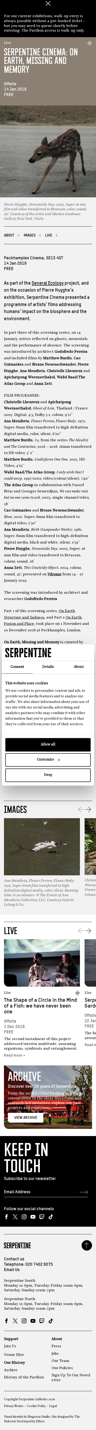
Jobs (55, 1354)
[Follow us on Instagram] (24, 1217)
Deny (48, 775)
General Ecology (48, 283)
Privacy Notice (14, 1406)
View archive (25, 1118)
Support (11, 1339)
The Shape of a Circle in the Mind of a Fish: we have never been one (40, 1006)
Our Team (60, 1361)
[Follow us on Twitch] (41, 1217)
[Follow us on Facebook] (6, 1217)
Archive (10, 1370)
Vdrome (55, 574)
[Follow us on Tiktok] (50, 1217)
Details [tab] (48, 667)
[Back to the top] (87, 1245)
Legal (53, 1406)
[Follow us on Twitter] (15, 1217)
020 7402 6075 (39, 1264)
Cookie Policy (36, 1406)
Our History (14, 1363)
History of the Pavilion (24, 1377)
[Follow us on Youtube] (33, 1217)
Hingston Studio (38, 1416)
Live (7, 43)
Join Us (10, 1346)
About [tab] (79, 667)
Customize (45, 759)
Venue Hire (14, 1355)
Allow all (48, 744)
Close (48, 3)
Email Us (12, 1270)
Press (56, 1346)
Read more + (14, 1056)
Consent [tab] (17, 667)
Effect (40, 1421)
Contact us (14, 1259)
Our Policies (62, 1368)
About (56, 1339)
